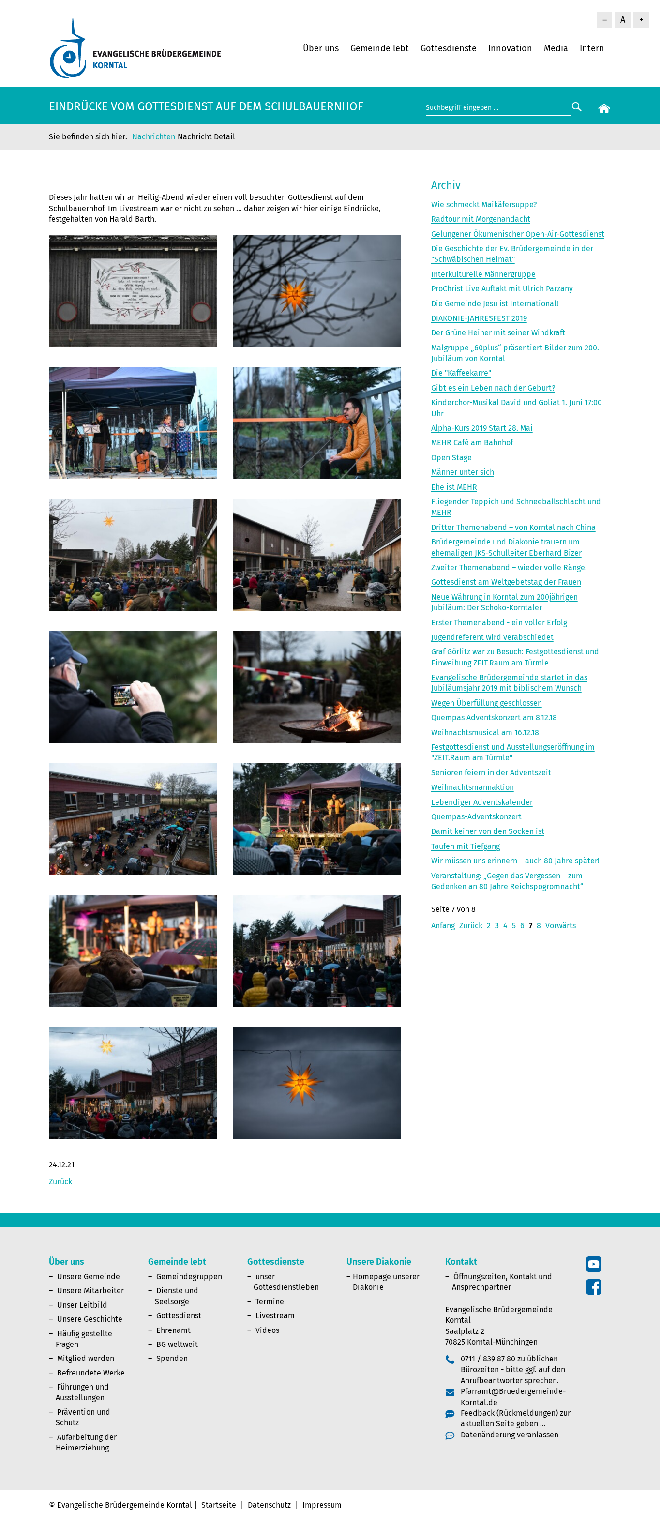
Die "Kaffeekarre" (461, 373)
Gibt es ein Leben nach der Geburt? (493, 388)
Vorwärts (560, 925)
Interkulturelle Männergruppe (483, 274)
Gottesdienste (449, 48)
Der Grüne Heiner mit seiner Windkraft (498, 332)
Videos (267, 1330)
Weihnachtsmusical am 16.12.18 (485, 732)
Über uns (321, 48)
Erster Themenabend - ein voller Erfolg (499, 622)
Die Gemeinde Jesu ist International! (494, 303)
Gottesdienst (178, 1315)
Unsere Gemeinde (88, 1276)
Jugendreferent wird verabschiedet (492, 637)
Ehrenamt (173, 1330)
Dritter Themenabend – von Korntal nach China (513, 527)
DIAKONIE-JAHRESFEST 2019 (479, 318)
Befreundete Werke (91, 1372)
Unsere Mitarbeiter (90, 1290)
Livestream (275, 1315)
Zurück (60, 1181)
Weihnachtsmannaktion (472, 787)
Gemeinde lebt (379, 48)
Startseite (218, 1505)
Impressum (322, 1505)
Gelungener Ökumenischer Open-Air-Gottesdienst (517, 234)
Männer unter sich (462, 472)
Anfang (443, 925)
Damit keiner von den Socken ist (487, 831)
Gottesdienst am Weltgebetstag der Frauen (506, 582)
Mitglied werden (85, 1358)
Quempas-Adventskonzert (476, 816)
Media (556, 48)
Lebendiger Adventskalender (482, 802)
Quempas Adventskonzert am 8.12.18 (494, 717)
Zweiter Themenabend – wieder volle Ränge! (509, 567)
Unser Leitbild (82, 1305)
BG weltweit (177, 1344)
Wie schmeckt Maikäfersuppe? (484, 204)
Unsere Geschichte (89, 1319)
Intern (592, 48)
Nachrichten (153, 136)
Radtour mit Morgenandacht (480, 219)
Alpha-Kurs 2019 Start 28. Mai (482, 428)
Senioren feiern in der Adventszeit (491, 772)
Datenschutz (269, 1505)
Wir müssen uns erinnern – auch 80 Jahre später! (515, 860)
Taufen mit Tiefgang (465, 846)
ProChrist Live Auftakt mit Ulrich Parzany (502, 288)
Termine (269, 1301)
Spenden (172, 1358)
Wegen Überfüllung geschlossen (486, 703)
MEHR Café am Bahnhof (472, 442)
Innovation (510, 48)
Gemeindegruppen (189, 1276)
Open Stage (451, 457)
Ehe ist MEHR (454, 487)
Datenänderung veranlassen (509, 1434)
